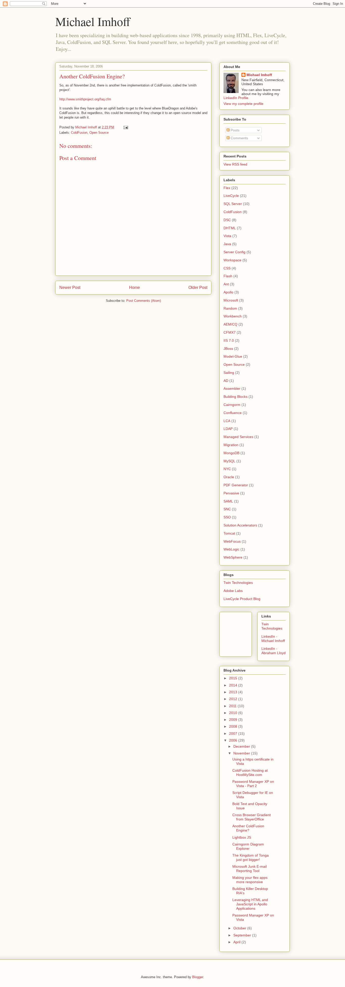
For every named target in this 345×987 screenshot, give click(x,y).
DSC (227, 220)
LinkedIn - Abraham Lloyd (273, 651)
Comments (239, 138)
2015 (233, 678)
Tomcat (229, 533)
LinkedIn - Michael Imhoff (273, 638)
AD (226, 381)
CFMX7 (230, 332)
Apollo (228, 292)
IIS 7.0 (229, 340)
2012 (233, 699)
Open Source (99, 132)
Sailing (229, 373)
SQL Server (233, 204)
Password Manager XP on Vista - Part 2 (253, 783)
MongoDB (231, 453)
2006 (233, 740)
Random (230, 308)
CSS (227, 268)
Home (134, 287)
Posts (234, 130)
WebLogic (231, 549)
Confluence (233, 413)
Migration (231, 445)
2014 (233, 685)
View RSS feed (235, 164)
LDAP (228, 429)
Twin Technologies (238, 583)
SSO (227, 517)
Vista (227, 236)
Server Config (234, 252)
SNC (227, 509)
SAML (228, 501)
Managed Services (238, 437)
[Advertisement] (246, 633)
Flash (228, 276)
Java (227, 244)
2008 (233, 726)
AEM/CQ (230, 324)
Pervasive (231, 493)
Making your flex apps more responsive (249, 880)
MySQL (229, 461)
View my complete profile (243, 104)
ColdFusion (79, 132)
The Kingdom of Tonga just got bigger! (250, 857)
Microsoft (231, 300)
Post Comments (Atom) (143, 301)
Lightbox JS (241, 837)
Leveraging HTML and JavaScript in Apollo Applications (250, 904)
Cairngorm (232, 405)
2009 (233, 720)
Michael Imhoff (92, 21)
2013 (233, 692)
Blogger (197, 977)
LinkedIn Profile (236, 98)
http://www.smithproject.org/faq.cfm (85, 99)
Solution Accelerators (240, 525)
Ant (226, 284)
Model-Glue (233, 356)
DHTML (230, 228)
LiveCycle (231, 196)
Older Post (197, 287)
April (237, 942)
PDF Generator (236, 485)
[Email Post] (125, 127)
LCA (227, 421)
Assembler (232, 388)
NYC (227, 469)
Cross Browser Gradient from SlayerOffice (251, 817)
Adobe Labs (233, 591)
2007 (233, 733)
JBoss (228, 349)
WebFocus (232, 541)
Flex (227, 188)
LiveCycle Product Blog (242, 599)
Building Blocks (236, 397)
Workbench (233, 316)
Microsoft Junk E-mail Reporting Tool (249, 868)
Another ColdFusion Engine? (248, 828)
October (240, 928)
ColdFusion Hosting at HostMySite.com (250, 772)
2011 (233, 706)
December (242, 746)
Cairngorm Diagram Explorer (248, 846)
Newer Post (69, 287)
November (242, 753)
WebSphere (233, 557)
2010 (233, 713)
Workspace (232, 260)
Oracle (229, 477)
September (242, 935)
